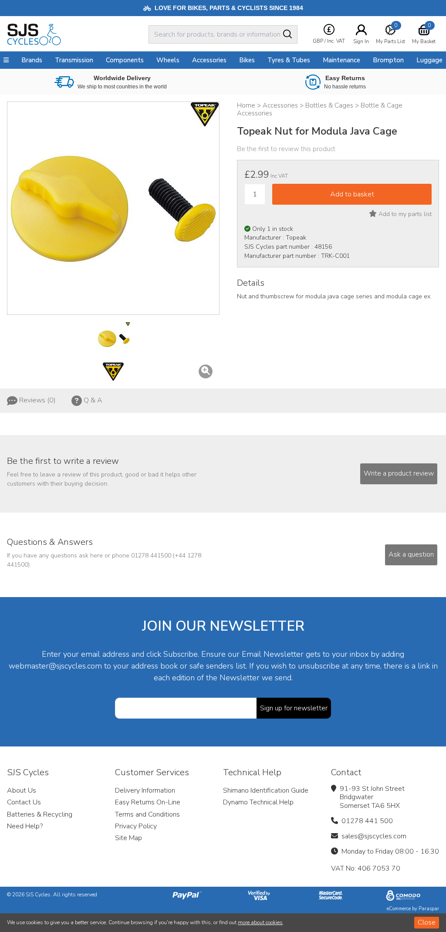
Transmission (74, 60)
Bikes (247, 60)
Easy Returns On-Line (147, 802)
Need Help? (25, 826)
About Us (21, 790)
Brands (31, 60)
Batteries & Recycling (39, 814)
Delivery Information (145, 790)
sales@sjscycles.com (373, 836)
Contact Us (24, 802)
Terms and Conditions (147, 814)
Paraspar (429, 908)
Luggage (429, 60)
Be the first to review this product (286, 149)
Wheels (167, 60)
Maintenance (341, 60)
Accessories (209, 60)
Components (125, 60)
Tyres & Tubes (288, 60)
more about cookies (260, 922)
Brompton (388, 60)
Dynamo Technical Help (258, 802)
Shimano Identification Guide (265, 790)
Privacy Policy (136, 826)
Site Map (128, 838)
